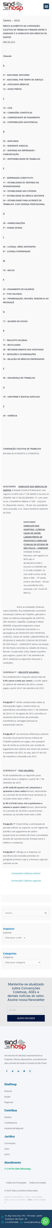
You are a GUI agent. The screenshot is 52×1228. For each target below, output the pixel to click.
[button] (45, 1221)
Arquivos (7, 932)
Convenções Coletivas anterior (26, 873)
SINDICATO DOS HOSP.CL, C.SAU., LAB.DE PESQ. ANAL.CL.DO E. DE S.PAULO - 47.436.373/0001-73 (25, 1199)
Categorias (8, 957)
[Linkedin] (18, 1071)
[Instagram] (29, 1071)
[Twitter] (12, 1071)
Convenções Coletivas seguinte (26, 880)
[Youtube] (24, 1071)
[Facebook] (6, 1071)
